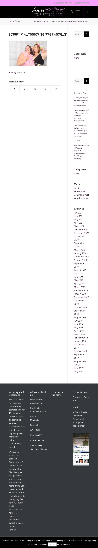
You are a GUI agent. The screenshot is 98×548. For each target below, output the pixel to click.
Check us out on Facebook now (81, 448)
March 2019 (79, 287)
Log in (77, 188)
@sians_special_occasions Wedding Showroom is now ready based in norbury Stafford (83, 101)
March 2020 (79, 250)
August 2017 (80, 361)
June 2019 (78, 277)
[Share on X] (25, 89)
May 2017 (78, 371)
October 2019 (80, 260)
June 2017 (78, 368)
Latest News (14, 21)
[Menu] (76, 12)
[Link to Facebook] (87, 12)
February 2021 (81, 229)
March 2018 (79, 334)
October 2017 (80, 351)
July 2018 (78, 320)
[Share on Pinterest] (45, 89)
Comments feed (81, 194)
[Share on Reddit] (56, 89)
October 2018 (80, 307)
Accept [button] (52, 544)
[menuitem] (70, 12)
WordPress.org (81, 198)
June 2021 (78, 216)
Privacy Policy (63, 544)
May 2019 (78, 280)
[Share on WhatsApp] (35, 89)
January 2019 (80, 293)
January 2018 (80, 341)
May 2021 (78, 219)
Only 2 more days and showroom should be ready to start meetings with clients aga (80, 130)
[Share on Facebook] (14, 89)
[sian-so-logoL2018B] (49, 12)
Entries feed (79, 191)
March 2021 (79, 226)
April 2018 (79, 331)
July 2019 (78, 273)
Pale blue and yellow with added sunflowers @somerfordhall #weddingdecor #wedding (81, 152)
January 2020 (80, 253)
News (76, 57)
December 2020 (81, 233)
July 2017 (78, 364)
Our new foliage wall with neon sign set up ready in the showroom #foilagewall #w (81, 115)
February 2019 (81, 290)
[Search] (70, 12)
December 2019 (81, 256)
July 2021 (78, 212)
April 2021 (79, 222)
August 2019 (80, 270)
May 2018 (78, 327)
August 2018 (80, 317)
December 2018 (81, 297)
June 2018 (78, 324)
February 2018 (81, 337)
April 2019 (79, 283)
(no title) (77, 140)
